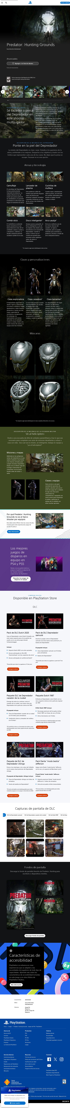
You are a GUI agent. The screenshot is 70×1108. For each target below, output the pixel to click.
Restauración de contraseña (11, 1066)
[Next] (67, 92)
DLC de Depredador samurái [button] (14, 815)
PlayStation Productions (10, 1040)
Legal (28, 1096)
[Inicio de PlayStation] (30, 2)
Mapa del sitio (62, 1096)
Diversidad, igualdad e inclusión (54, 1040)
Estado (5, 1061)
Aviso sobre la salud (30, 1064)
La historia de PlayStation (10, 1044)
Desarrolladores (29, 1066)
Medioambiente (50, 1033)
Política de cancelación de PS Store (34, 1059)
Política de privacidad (36, 1096)
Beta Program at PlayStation (53, 1075)
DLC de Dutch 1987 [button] (53, 815)
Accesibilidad (49, 1035)
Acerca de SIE (7, 1033)
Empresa (6, 1042)
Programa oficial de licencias (32, 1068)
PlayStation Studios (8, 1038)
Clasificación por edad (30, 1061)
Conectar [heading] (49, 1055)
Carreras (6, 1035)
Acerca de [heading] (7, 1031)
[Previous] (3, 92)
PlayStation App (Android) (52, 1072)
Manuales (6, 1071)
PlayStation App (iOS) (51, 1070)
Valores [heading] (48, 1031)
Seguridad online (50, 1038)
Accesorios (28, 1042)
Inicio (5, 1026)
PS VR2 (27, 1038)
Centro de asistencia (9, 1057)
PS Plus (27, 1040)
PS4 (26, 1035)
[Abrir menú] (2, 2)
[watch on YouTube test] (41, 95)
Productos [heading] (28, 1031)
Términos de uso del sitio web (50, 1096)
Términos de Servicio (30, 1057)
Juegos (10, 1026)
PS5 (26, 1033)
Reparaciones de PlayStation (11, 1064)
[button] (35, 92)
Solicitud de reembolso (9, 1068)
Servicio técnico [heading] (9, 1055)
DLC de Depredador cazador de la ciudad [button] (35, 815)
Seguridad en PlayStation (10, 1059)
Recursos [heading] (28, 1055)
